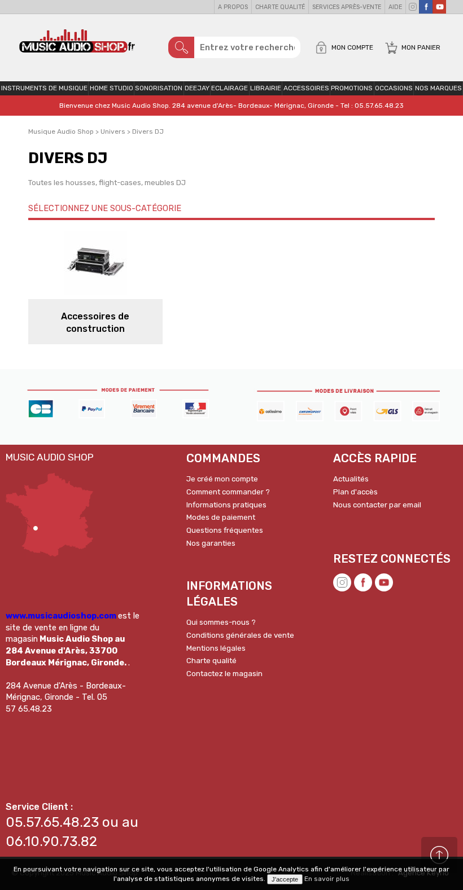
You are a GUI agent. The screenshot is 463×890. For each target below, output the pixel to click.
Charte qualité (280, 7)
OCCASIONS (394, 88)
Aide (395, 7)
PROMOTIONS (352, 88)
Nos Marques (438, 88)
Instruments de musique (44, 88)
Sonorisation (158, 88)
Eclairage (229, 88)
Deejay (197, 88)
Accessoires (306, 88)
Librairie (265, 88)
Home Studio (111, 88)
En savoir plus (327, 879)
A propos (233, 7)
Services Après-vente (346, 7)
